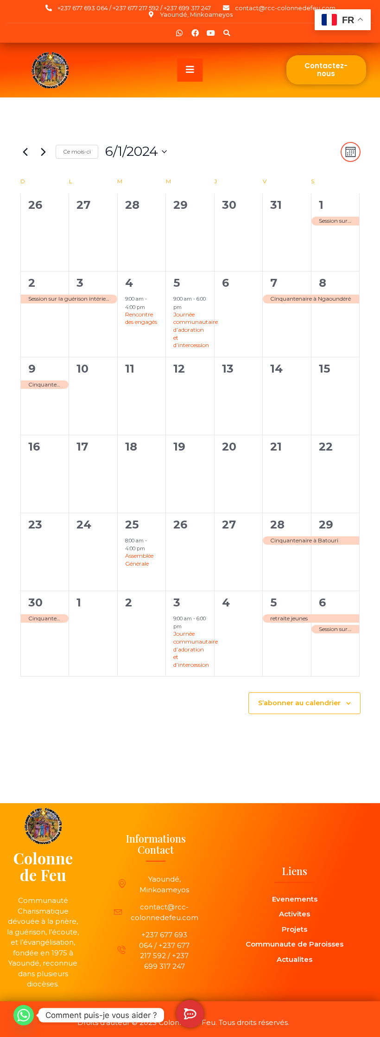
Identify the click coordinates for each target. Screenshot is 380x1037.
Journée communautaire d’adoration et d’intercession (195, 329)
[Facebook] (195, 33)
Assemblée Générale (139, 559)
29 (326, 524)
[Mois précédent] (25, 151)
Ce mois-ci (77, 151)
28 (277, 524)
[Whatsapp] (179, 33)
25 (132, 524)
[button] (226, 33)
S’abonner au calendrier (299, 703)
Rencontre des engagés (141, 318)
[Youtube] (211, 33)
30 (35, 602)
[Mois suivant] (43, 151)
